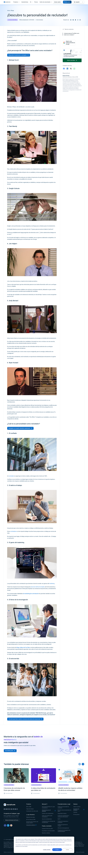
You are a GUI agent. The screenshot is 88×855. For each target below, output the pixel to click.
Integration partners (30, 825)
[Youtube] (9, 809)
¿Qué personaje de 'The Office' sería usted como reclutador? (71, 34)
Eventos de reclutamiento (47, 813)
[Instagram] (11, 809)
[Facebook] (4, 809)
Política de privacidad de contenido (63, 807)
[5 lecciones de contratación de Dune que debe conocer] (16, 775)
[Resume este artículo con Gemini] (75, 20)
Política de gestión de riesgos (63, 825)
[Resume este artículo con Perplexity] (80, 20)
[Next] (83, 764)
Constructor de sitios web (32, 811)
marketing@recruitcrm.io (10, 839)
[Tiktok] (15, 809)
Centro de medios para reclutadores (47, 816)
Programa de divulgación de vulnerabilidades (64, 831)
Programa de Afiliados (76, 809)
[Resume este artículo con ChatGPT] (70, 20)
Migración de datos (30, 817)
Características (24, 2)
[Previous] (79, 764)
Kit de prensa (76, 814)
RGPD (59, 819)
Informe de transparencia (63, 828)
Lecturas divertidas (12, 19)
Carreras (75, 812)
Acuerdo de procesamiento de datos (64, 810)
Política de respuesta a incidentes (63, 822)
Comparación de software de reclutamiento (48, 822)
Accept (57, 849)
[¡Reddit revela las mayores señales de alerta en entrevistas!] (70, 775)
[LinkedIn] (8, 809)
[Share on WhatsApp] (74, 68)
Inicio (8, 10)
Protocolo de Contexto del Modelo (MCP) (32, 822)
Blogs (12, 10)
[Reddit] (13, 809)
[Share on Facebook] (64, 68)
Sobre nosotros (76, 806)
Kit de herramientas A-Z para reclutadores (48, 807)
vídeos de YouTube (25, 647)
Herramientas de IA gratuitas (46, 810)
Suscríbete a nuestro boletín (48, 830)
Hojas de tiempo (30, 808)
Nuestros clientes (46, 833)
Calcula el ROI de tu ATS (47, 828)
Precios (36, 2)
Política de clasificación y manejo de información (63, 816)
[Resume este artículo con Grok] (77, 20)
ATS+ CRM (28, 806)
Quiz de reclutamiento (47, 819)
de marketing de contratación (31, 593)
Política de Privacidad (80, 852)
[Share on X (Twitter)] (71, 68)
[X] (6, 809)
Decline (67, 849)
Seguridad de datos (62, 813)
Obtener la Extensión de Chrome (11, 820)
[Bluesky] (17, 809)
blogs (18, 647)
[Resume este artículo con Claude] (73, 20)
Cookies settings (46, 849)
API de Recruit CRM (30, 819)
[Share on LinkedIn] (67, 68)
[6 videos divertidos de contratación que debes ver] (43, 775)
